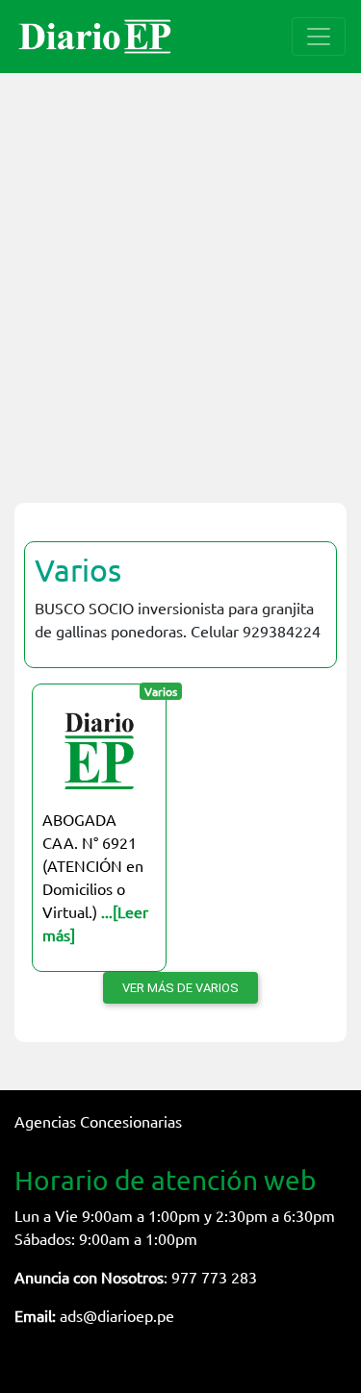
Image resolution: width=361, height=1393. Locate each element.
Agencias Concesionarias (98, 1121)
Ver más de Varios (180, 988)
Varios (78, 569)
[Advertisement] (180, 276)
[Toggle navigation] (319, 36)
